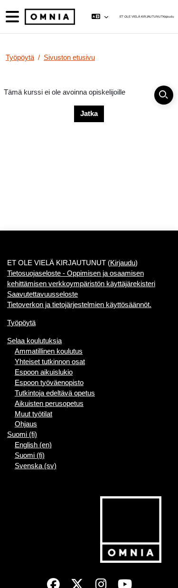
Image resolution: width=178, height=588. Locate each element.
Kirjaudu (168, 16)
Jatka (89, 113)
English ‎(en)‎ (33, 445)
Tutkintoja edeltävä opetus (55, 393)
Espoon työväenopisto (49, 382)
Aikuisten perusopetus (49, 403)
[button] (99, 16)
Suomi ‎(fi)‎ (22, 434)
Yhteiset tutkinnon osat (50, 362)
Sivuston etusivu (69, 57)
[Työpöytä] (49, 17)
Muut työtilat (33, 414)
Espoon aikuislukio (44, 372)
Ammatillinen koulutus (49, 351)
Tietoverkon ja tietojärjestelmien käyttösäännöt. (79, 304)
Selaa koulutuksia (34, 341)
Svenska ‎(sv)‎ (35, 466)
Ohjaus (26, 424)
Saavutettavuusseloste (42, 294)
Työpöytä (20, 57)
